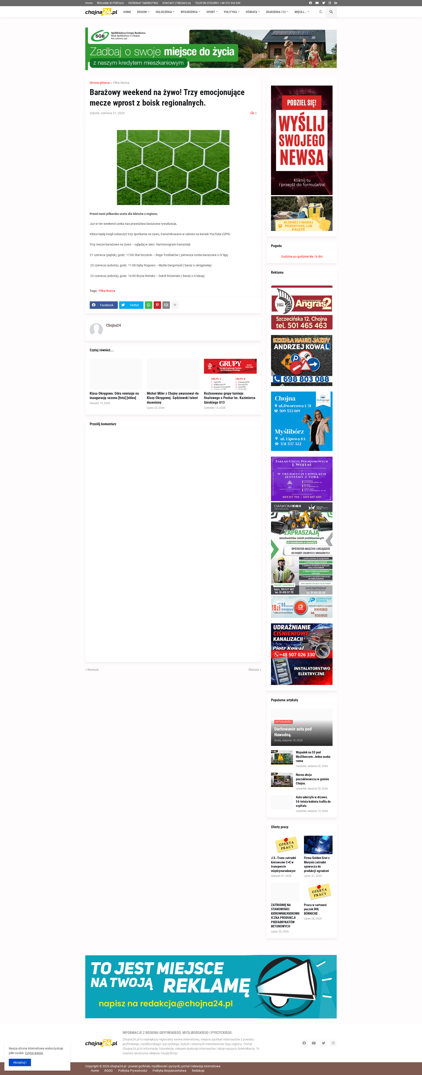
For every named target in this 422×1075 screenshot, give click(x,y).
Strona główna (100, 82)
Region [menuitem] (142, 12)
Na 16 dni (315, 256)
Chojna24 (113, 325)
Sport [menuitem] (210, 12)
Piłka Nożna (121, 82)
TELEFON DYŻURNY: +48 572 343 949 (217, 3)
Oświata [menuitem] (251, 12)
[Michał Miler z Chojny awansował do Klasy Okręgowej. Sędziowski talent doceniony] (173, 374)
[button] (321, 12)
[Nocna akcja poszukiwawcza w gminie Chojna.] (282, 780)
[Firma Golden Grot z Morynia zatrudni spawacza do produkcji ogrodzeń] (318, 845)
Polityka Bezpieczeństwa (169, 1070)
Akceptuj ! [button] (20, 1062)
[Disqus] (173, 487)
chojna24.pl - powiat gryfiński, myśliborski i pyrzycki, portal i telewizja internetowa (165, 1066)
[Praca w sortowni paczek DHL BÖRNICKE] (318, 892)
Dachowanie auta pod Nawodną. (293, 731)
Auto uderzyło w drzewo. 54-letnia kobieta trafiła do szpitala (313, 801)
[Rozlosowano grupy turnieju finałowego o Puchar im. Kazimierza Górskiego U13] (230, 374)
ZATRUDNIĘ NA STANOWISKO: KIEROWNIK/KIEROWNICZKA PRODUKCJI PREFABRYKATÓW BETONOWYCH (285, 915)
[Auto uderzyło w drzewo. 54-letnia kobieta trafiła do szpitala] (282, 802)
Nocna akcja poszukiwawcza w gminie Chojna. (312, 779)
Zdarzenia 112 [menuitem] (276, 12)
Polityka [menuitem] (230, 12)
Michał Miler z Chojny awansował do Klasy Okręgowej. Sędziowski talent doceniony (173, 398)
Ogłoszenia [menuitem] (164, 12)
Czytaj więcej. (34, 1053)
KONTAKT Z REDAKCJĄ (176, 3)
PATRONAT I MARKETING (143, 3)
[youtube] (317, 3)
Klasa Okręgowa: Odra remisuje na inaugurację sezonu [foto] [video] (114, 395)
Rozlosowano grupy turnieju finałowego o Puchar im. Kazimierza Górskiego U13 (229, 398)
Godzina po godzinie (295, 256)
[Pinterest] (157, 305)
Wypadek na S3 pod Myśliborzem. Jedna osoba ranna (313, 756)
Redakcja (198, 1070)
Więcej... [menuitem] (301, 12)
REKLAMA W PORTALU (110, 3)
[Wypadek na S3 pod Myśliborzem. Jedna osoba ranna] (282, 757)
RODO (108, 1070)
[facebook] (310, 3)
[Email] (166, 305)
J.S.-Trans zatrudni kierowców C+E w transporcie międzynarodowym (283, 864)
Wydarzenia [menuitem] (189, 12)
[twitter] (323, 3)
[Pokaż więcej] (175, 305)
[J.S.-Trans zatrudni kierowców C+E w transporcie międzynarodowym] (285, 845)
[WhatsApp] (148, 305)
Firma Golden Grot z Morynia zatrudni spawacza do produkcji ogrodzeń (317, 864)
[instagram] (330, 3)
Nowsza (93, 669)
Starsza (253, 669)
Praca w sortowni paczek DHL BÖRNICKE (315, 909)
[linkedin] (336, 3)
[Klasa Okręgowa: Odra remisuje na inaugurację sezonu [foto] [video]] (116, 374)
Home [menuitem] (127, 12)
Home (89, 3)
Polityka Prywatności (132, 1070)
